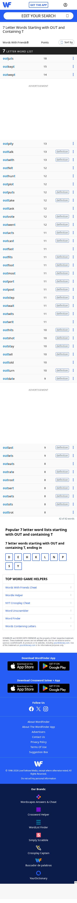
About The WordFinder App (38, 727)
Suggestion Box (38, 752)
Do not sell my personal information (38, 778)
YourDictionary (38, 878)
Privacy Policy (39, 742)
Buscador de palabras (38, 865)
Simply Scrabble (38, 840)
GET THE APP (38, 5)
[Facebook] (31, 709)
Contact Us (38, 737)
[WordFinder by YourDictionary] (7, 5)
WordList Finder (38, 827)
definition (62, 151)
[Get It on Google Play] (54, 666)
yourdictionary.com (61, 643)
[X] (38, 709)
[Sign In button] (65, 5)
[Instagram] (46, 709)
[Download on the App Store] (23, 666)
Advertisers (38, 732)
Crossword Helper (38, 814)
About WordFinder (39, 721)
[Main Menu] (73, 5)
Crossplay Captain (38, 853)
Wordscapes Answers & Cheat (38, 802)
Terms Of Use (38, 747)
